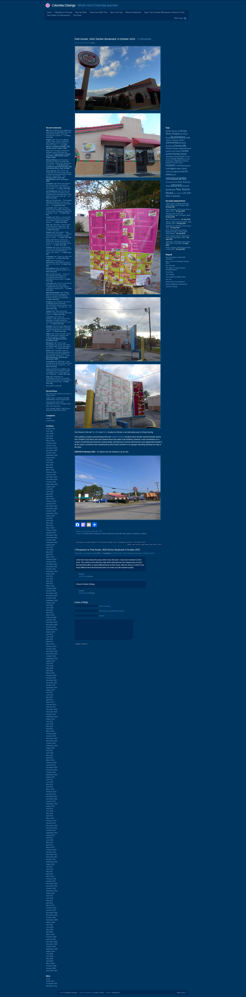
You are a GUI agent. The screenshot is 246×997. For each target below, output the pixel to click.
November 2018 (51, 654)
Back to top (181, 992)
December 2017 (51, 680)
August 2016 (50, 719)
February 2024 (51, 501)
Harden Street (178, 163)
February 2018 (51, 675)
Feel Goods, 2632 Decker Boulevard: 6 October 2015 (105, 39)
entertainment (184, 148)
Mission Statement (133, 12)
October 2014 (51, 772)
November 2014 (51, 770)
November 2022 (51, 537)
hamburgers (170, 161)
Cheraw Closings (172, 286)
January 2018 (51, 678)
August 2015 (50, 748)
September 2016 (52, 716)
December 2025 (51, 448)
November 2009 (51, 915)
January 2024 (51, 503)
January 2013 (51, 823)
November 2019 (51, 624)
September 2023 (52, 513)
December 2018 (51, 651)
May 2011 (49, 871)
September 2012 (52, 833)
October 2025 (51, 453)
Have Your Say (116, 12)
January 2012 (51, 852)
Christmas (175, 140)
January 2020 (51, 620)
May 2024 (49, 494)
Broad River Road (176, 132)
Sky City (169, 279)
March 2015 (50, 760)
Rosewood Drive (171, 182)
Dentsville (118, 533)
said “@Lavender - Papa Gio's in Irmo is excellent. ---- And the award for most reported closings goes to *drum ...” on (59, 234)
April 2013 (49, 816)
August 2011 (50, 864)
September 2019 (52, 629)
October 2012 (51, 830)
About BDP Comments (54, 386)
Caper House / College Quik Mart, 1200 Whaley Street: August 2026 (57, 398)
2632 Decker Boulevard (93, 533)
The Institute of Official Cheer (176, 277)
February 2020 (51, 617)
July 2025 (49, 460)
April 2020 (49, 612)
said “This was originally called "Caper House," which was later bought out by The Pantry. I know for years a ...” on (58, 144)
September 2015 (52, 745)
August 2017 (50, 690)
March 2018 (50, 673)
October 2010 (51, 888)
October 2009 (51, 917)
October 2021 (51, 569)
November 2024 (51, 479)
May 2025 (49, 465)
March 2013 (50, 818)
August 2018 (50, 661)
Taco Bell (95, 432)
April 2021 (49, 583)
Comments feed (51, 983)
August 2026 (50, 428)
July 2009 (49, 925)
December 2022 (51, 535)
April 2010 (49, 903)
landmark (187, 166)
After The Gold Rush (53, 406)
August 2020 (50, 603)
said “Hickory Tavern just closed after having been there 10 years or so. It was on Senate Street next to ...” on (58, 242)
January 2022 (51, 562)
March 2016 (50, 731)
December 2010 (51, 883)
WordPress (116, 992)
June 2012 (49, 840)
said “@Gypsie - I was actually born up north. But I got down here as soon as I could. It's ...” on (59, 364)
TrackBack (107, 553)
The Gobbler (170, 274)
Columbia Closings (63, 5)
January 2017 (51, 707)
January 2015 (51, 765)
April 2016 (49, 729)
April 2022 (49, 554)
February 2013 (51, 820)
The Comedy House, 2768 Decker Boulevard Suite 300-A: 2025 (58, 409)
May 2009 (49, 929)
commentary (50, 420)
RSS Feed (178, 18)
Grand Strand (176, 159)
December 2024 (51, 477)
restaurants (136, 533)
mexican (169, 172)
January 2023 (51, 533)
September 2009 (52, 920)
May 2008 (49, 958)
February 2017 (51, 704)
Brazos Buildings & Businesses (176, 284)
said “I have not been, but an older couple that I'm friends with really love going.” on (58, 337)
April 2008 (49, 961)
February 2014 (51, 791)
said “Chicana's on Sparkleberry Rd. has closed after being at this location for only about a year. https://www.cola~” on (58, 380)
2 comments (144, 39)
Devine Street (172, 148)
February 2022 (51, 559)
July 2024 (49, 489)
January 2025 (51, 474)
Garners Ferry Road (175, 156)
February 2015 (51, 762)
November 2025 (51, 450)
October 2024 (51, 482)
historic (171, 165)
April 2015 (49, 758)
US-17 (179, 193)
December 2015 (51, 738)
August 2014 (50, 777)
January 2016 (51, 736)
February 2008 (51, 966)
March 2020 (50, 615)
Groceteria (169, 272)
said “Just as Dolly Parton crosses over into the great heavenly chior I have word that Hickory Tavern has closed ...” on (58, 250)
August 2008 (50, 951)
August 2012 (50, 835)
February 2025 (51, 472)
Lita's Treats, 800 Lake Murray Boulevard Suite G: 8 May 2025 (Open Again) (176, 231)
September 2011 (51, 862)
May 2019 (49, 639)
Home (49, 12)
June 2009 (49, 927)
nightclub (177, 172)
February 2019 (51, 646)
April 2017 (49, 699)
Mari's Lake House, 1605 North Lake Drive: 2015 (144, 544)
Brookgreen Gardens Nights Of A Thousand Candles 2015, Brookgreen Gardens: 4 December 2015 (110, 542)
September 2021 (52, 571)
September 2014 (52, 775)
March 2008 (50, 963)
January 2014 (51, 794)
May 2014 (49, 784)
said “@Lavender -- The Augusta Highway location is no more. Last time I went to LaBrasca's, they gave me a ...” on (59, 202)
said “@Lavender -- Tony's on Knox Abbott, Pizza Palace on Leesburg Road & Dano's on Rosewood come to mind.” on (58, 277)
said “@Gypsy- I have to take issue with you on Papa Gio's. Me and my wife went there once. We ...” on (58, 227)
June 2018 (49, 666)
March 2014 (50, 789)
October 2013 (51, 801)
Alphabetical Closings (63, 12)
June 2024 (49, 491)
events (168, 151)
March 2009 (50, 934)
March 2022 (50, 557)
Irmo (182, 165)
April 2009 (49, 932)
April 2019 (49, 641)
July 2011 (49, 866)
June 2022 (49, 549)
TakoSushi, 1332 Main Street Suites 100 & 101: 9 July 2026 (178, 242)
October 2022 (51, 540)
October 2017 (51, 685)
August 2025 (50, 458)
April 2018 (49, 670)
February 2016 (51, 733)
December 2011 (51, 854)
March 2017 (50, 702)
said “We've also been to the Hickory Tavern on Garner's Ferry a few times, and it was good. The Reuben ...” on (58, 186)
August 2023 (50, 516)
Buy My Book (81, 12)
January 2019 (51, 649)
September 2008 (52, 949)
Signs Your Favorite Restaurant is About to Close (164, 12)
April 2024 (49, 496)
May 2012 (49, 842)
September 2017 (52, 687)
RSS (98, 553)
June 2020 (49, 608)
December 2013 (51, 796)
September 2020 (52, 600)
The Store (77, 15)
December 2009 (51, 912)
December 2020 (51, 593)
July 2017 (49, 692)
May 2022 (49, 552)
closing (48, 418)
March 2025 (50, 470)
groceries (186, 159)
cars (188, 137)
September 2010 (52, 891)
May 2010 (49, 900)
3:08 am (90, 576)
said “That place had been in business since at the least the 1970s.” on (58, 154)
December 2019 (51, 622)
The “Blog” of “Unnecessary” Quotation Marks (176, 268)
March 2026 (50, 441)
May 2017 (49, 697)
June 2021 (49, 578)
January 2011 (51, 881)
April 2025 (49, 467)
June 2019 (49, 637)
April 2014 (49, 787)
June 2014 (49, 782)
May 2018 (49, 668)
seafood (143, 533)
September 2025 (52, 455)
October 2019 (51, 627)
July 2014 (49, 779)
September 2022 (52, 542)
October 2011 (51, 859)
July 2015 (49, 750)
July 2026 (49, 431)
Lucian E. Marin (98, 992)
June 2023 (49, 520)
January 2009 (51, 939)
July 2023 (49, 518)
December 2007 (51, 971)
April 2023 (49, 525)
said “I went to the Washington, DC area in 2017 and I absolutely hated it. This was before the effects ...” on (58, 345)
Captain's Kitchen (118, 437)
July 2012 (49, 837)
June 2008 (49, 956)
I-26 (177, 166)
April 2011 (49, 874)
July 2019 (49, 634)
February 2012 (51, 850)
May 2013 (49, 813)
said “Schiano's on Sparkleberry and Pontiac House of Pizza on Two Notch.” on (58, 263)
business (178, 137)
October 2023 (51, 511)
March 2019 (50, 644)
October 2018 (51, 656)
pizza (173, 175)
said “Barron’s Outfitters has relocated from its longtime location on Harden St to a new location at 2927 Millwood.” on (58, 371)
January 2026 (51, 445)
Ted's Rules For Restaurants (58, 15)
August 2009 (50, 922)
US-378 (187, 193)
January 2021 (51, 591)
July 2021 (49, 576)
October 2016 (51, 714)
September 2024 (52, 484)
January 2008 (51, 968)
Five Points (176, 151)
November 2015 (51, 741)
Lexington (171, 168)
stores (176, 185)
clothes (181, 140)
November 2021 (51, 566)
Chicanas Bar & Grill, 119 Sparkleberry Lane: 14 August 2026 (58, 403)
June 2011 (49, 869)
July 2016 (49, 721)
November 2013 (51, 799)
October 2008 (51, 946)
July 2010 (49, 896)
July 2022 (49, 547)
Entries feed (50, 981)
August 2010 (50, 893)
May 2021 (49, 581)
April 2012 (49, 845)
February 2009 (51, 937)
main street (181, 168)
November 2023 (51, 508)
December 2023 (51, 506)
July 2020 (49, 605)
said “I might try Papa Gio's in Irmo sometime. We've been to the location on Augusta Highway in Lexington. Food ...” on (59, 211)
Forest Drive (180, 153)
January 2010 (51, 910)
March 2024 (50, 499)
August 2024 (50, 487)
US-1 (175, 193)
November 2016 (51, 712)
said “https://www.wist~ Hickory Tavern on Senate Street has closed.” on (59, 312)
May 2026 (49, 436)
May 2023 (49, 523)
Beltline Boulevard (173, 131)
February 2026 (51, 443)
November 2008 (51, 944)
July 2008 (49, 954)
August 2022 (50, 545)
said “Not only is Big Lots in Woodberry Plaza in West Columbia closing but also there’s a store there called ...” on (58, 328)
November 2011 (51, 857)
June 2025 (49, 462)
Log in (48, 978)
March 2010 (50, 905)
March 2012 (50, 847)
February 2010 (51, 908)
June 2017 (49, 695)
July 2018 (49, 663)
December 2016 (51, 709)
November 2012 (51, 828)
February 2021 (51, 588)
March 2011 (50, 876)
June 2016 (49, 724)
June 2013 (49, 811)
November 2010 (51, 886)
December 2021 (51, 564)
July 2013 (49, 808)
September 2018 (52, 658)
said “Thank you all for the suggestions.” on (58, 257)
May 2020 (49, 610)
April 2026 (49, 438)
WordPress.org (51, 986)
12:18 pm (91, 593)
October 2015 (51, 743)
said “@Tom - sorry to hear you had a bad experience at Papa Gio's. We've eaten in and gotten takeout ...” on (58, 219)
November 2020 (51, 595)
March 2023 (50, 528)
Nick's (105, 432)
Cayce (168, 140)
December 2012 (51, 825)
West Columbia (173, 196)
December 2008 (51, 941)
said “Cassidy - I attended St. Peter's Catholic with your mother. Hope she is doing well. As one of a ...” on (59, 164)
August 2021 (50, 574)
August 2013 (50, 806)
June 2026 (49, 433)
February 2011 (51, 879)
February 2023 (51, 530)
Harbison (178, 161)
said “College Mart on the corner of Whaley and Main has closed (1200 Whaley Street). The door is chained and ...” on (58, 296)
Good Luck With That (98, 12)
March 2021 (50, 586)
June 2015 (49, 753)
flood (124, 533)
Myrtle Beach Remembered (175, 282)
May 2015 (49, 755)
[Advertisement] (123, 28)
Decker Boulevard (108, 533)
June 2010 (49, 898)
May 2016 (49, 726)
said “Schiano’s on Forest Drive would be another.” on (58, 269)
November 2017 (51, 683)
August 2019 (50, 632)
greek (129, 533)
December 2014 (51, 767)
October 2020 (51, 598)
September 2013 (52, 804)
